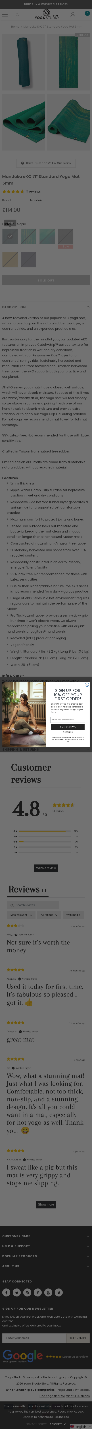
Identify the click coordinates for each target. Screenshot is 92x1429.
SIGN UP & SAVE (67, 726)
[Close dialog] (87, 685)
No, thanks (67, 732)
